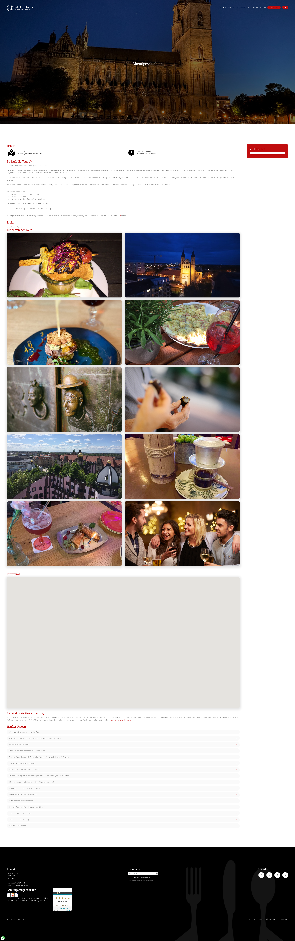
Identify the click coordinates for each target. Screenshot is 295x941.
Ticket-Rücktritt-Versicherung (120, 720)
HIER (119, 216)
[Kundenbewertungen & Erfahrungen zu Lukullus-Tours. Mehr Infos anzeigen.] (62, 899)
